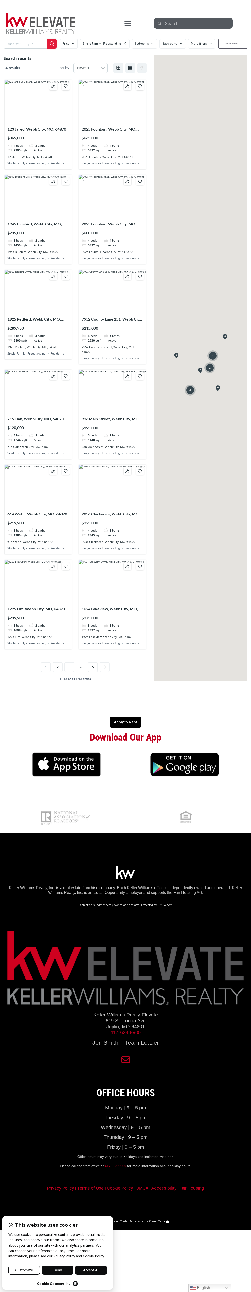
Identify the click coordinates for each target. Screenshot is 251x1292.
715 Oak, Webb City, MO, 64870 (35, 418)
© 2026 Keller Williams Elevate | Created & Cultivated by (115, 1221)
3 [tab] (38, 120)
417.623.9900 (115, 1166)
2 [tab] (34, 120)
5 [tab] (47, 120)
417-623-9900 (125, 1032)
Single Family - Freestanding (26, 163)
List (130, 68)
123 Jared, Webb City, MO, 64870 (36, 129)
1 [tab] (29, 120)
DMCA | (143, 1188)
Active (38, 150)
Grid (118, 68)
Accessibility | (165, 1188)
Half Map (142, 68)
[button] (127, 23)
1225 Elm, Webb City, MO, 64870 (36, 608)
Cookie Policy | (121, 1188)
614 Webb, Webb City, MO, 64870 (37, 514)
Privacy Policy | (62, 1188)
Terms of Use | (92, 1188)
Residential (57, 163)
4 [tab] (43, 120)
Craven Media (157, 1221)
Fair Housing (192, 1188)
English (203, 1288)
